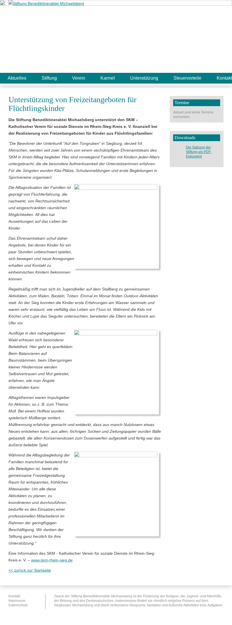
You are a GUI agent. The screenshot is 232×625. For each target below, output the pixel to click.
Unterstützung (144, 78)
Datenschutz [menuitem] (18, 605)
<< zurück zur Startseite (29, 570)
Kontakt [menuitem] (14, 596)
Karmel (107, 78)
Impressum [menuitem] (16, 601)
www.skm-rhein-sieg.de (52, 560)
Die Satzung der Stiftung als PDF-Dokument (199, 151)
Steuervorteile (187, 78)
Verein (78, 78)
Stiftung (49, 78)
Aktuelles (17, 78)
